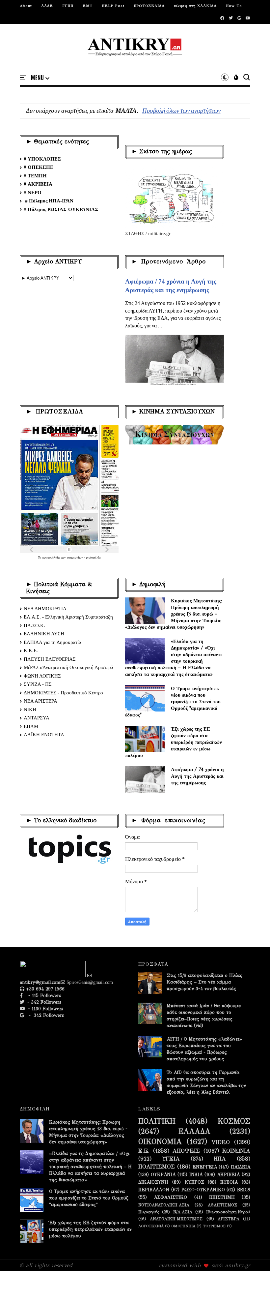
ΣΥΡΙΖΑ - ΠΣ (38, 684)
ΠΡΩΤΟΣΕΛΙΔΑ (149, 6)
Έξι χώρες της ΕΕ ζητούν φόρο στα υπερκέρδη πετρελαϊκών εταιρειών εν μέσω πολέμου (173, 742)
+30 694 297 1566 (44, 989)
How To (234, 6)
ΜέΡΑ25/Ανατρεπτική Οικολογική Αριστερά (68, 667)
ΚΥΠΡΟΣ (194, 1182)
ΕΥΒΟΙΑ (229, 1182)
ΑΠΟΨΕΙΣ (186, 1151)
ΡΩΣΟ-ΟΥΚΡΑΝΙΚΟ (203, 1190)
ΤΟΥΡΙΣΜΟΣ (214, 1226)
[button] (40, 77)
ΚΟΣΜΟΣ (234, 1121)
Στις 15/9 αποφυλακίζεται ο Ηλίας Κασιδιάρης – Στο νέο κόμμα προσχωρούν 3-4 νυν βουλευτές (204, 982)
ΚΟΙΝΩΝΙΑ (236, 1151)
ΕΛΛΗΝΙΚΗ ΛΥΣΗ (44, 633)
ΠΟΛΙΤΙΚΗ (157, 1121)
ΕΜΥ (88, 6)
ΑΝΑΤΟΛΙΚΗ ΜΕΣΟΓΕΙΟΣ (176, 1218)
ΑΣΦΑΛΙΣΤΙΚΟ (170, 1197)
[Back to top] (253, 1288)
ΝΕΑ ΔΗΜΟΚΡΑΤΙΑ (45, 608)
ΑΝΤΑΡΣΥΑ (36, 717)
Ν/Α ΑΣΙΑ (182, 1211)
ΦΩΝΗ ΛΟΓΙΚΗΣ (42, 676)
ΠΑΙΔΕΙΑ (240, 1167)
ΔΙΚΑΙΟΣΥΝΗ (153, 1182)
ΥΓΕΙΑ (171, 1159)
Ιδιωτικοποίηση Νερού (228, 1211)
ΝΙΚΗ (30, 709)
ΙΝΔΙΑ (195, 1174)
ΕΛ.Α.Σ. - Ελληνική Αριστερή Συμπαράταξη (68, 617)
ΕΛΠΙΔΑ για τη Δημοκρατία (52, 642)
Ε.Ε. (143, 1151)
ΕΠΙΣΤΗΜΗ (222, 1197)
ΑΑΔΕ (47, 6)
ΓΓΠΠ (67, 6)
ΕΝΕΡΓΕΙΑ (205, 1167)
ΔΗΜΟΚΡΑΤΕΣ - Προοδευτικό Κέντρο (63, 692)
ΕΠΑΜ (31, 726)
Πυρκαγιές (148, 1211)
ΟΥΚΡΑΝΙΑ (163, 1174)
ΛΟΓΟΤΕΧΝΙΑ (151, 1226)
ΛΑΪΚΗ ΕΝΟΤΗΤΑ (44, 734)
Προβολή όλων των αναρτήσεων (181, 111)
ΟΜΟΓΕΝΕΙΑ (183, 1226)
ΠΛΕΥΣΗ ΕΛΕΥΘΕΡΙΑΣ (50, 659)
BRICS (243, 1190)
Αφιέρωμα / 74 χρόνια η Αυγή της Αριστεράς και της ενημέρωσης (197, 776)
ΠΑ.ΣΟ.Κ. (34, 625)
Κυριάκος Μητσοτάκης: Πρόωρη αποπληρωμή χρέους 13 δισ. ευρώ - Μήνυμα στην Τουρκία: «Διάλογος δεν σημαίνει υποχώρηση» (173, 613)
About (26, 6)
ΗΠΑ (220, 1159)
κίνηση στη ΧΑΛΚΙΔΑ (195, 6)
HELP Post (113, 6)
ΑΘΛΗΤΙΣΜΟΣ (222, 1204)
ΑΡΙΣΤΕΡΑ (228, 1218)
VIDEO (221, 1142)
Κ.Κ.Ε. (31, 650)
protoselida (93, 557)
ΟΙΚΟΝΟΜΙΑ (160, 1141)
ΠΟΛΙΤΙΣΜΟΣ (156, 1167)
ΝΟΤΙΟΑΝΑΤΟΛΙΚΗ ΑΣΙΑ (163, 1204)
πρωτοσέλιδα (51, 557)
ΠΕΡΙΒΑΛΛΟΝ (153, 1190)
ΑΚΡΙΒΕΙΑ (228, 1174)
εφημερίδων (75, 557)
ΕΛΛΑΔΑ (194, 1131)
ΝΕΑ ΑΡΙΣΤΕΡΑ (40, 701)
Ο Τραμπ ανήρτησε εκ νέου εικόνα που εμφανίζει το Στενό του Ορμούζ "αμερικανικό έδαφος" (173, 701)
